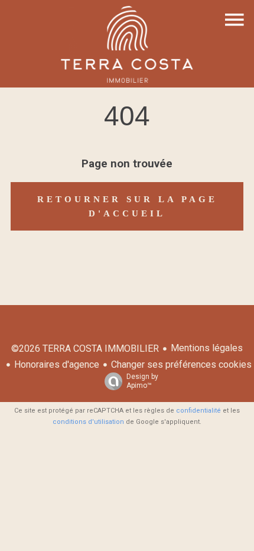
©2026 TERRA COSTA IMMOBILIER (85, 348)
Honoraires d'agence (56, 364)
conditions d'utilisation (88, 422)
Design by (142, 381)
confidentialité (198, 410)
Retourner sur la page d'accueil (127, 206)
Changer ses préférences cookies (181, 364)
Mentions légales (207, 348)
